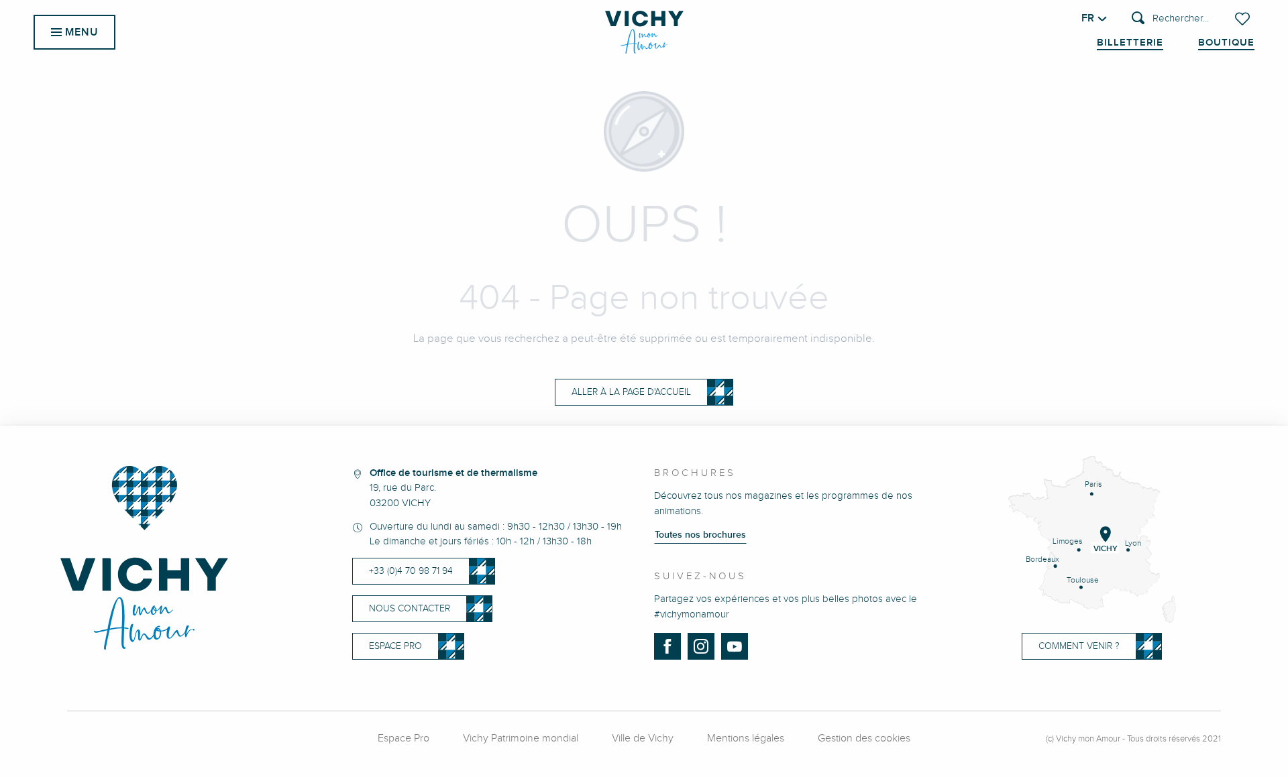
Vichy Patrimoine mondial (520, 738)
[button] (1170, 19)
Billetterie (1130, 43)
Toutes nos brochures (700, 535)
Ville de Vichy (643, 738)
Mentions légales (745, 738)
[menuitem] (644, 32)
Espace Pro (403, 738)
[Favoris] (1243, 19)
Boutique (1226, 43)
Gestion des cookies (864, 738)
